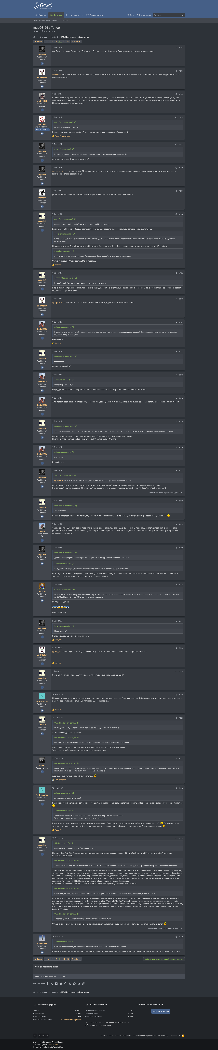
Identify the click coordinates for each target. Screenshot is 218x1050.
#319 (181, 524)
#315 (181, 421)
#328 (181, 788)
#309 (181, 273)
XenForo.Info (52, 1044)
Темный (44, 1035)
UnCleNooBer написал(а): (65, 723)
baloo (38, 31)
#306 (181, 168)
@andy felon (57, 171)
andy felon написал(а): (63, 122)
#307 (181, 191)
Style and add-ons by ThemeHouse (48, 1042)
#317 (181, 471)
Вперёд (75, 41)
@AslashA (56, 74)
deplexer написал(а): (63, 234)
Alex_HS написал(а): (62, 149)
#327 (181, 758)
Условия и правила (123, 1035)
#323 (181, 648)
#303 (181, 94)
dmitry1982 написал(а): (64, 278)
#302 (181, 71)
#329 (181, 838)
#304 (181, 117)
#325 (181, 695)
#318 (181, 501)
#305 (181, 144)
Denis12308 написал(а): (64, 356)
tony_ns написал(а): (62, 626)
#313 (181, 375)
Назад (39, 41)
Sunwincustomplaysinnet (71, 1019)
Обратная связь (106, 1035)
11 (60, 41)
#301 (181, 47)
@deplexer (57, 302)
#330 (181, 937)
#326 (181, 718)
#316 (181, 447)
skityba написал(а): (62, 843)
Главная (173, 1035)
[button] (82, 15)
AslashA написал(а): (62, 327)
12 (64, 41)
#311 (181, 322)
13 (68, 41)
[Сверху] (179, 1036)
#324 (181, 671)
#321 (181, 585)
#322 (181, 621)
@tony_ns (56, 651)
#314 (181, 398)
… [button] (48, 41)
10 (56, 41)
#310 (181, 299)
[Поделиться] (176, 47)
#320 (181, 548)
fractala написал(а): (62, 251)
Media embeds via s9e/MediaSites (48, 1047)
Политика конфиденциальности (146, 1035)
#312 (181, 352)
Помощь (165, 1035)
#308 (181, 214)
